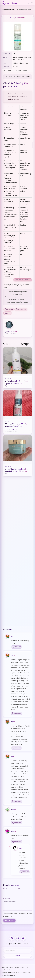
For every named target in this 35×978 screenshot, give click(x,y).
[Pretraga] (27, 3)
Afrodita (10, 309)
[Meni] (32, 3)
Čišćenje (12, 10)
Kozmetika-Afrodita (22, 280)
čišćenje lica (22, 309)
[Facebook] (11, 938)
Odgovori (17, 647)
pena (9, 313)
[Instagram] (17, 938)
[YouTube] (23, 938)
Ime (19, 889)
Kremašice (14, 970)
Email (5, 889)
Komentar (6, 898)
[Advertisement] (17, 290)
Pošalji (11, 920)
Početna (4, 10)
